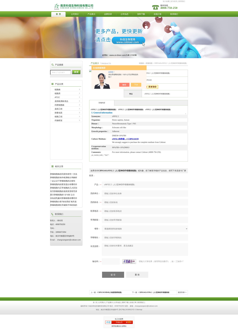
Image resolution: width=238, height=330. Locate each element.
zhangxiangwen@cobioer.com (146, 306)
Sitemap (139, 310)
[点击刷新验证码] (129, 261)
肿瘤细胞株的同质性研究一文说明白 (63, 174)
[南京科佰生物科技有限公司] (97, 4)
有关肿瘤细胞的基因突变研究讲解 (63, 191)
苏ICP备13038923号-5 (127, 310)
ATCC (57, 97)
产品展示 (91, 14)
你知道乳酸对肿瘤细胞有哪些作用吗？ (63, 198)
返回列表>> (182, 292)
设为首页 (174, 1)
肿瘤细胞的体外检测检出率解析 (63, 177)
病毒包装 (58, 113)
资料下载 (141, 14)
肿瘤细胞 (149, 63)
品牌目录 (108, 14)
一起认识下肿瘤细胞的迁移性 (62, 181)
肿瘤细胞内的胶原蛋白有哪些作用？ (63, 184)
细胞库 (57, 93)
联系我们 (181, 1)
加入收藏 (166, 1)
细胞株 (57, 89)
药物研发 (58, 120)
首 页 (58, 14)
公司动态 (124, 14)
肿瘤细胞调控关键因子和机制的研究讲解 (63, 205)
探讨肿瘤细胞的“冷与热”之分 (62, 195)
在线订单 (157, 14)
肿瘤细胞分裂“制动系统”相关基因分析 (63, 201)
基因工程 (58, 109)
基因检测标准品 (61, 101)
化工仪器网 (119, 319)
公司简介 (75, 14)
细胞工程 (58, 116)
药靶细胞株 (59, 105)
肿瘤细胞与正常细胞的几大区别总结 (63, 188)
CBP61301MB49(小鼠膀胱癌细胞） (110, 292)
